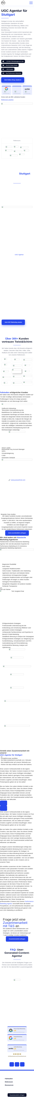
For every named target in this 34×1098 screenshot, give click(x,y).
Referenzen (9, 1082)
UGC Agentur (19, 254)
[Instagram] (22, 1064)
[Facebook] (11, 1064)
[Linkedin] (17, 1064)
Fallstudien (9, 1078)
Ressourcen (9, 1085)
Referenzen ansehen (7, 99)
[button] (1, 458)
